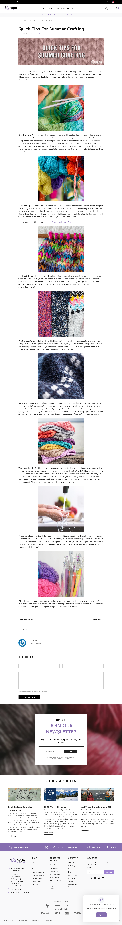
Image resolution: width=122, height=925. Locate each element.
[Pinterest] (103, 878)
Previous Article (26, 619)
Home (20, 20)
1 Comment (37, 34)
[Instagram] (91, 878)
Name (64, 662)
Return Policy (50, 920)
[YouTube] (99, 878)
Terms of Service (9, 920)
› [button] (118, 14)
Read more (85, 830)
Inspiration (27, 20)
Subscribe (70, 751)
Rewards (10, 2)
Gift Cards (18, 2)
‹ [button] (3, 14)
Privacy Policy (23, 920)
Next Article (97, 619)
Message (21, 670)
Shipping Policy (36, 920)
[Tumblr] (95, 878)
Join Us (108, 2)
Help (96, 2)
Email (19, 662)
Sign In (102, 2)
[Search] (106, 8)
